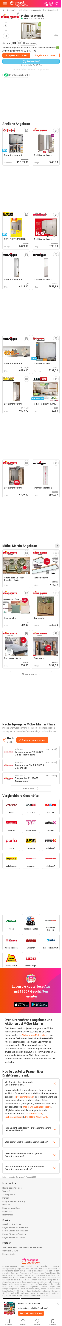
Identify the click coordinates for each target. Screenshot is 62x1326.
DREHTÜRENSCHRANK (36, 1117)
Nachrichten (7, 1215)
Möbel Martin (24, 10)
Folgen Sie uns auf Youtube (14, 1234)
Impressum (7, 1211)
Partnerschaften (9, 1254)
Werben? (6, 1191)
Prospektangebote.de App (13, 1201)
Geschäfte (12, 10)
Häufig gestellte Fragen (12, 1188)
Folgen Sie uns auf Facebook (15, 1227)
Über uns (6, 1204)
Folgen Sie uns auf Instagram (15, 1231)
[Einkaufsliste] (51, 3)
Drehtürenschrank (25, 1096)
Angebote (37, 10)
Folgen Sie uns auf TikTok (13, 1237)
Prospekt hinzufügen (11, 1208)
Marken (5, 1198)
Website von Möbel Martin (35, 1035)
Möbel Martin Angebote (19, 546)
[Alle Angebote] (57, 545)
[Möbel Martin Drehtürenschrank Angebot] (31, 30)
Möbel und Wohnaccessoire (37, 1106)
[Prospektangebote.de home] (19, 4)
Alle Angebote (8, 1194)
